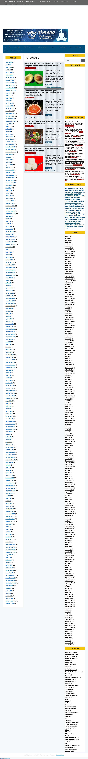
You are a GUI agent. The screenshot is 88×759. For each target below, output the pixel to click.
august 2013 (9, 462)
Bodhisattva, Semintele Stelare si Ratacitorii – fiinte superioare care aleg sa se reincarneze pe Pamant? (74, 123)
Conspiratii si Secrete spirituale (16, 1)
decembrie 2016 (10, 360)
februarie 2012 (10, 508)
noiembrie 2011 (10, 516)
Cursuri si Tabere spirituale (72, 677)
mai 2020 (8, 254)
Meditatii (67, 703)
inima (81, 205)
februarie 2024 (10, 139)
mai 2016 (8, 378)
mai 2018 (8, 316)
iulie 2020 (8, 249)
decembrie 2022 (10, 175)
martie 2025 (9, 106)
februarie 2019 (10, 293)
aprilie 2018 (9, 319)
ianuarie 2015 (9, 419)
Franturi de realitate (65, 1)
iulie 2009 (8, 588)
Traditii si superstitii (8, 4)
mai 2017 (8, 347)
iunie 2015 (8, 406)
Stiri (67, 221)
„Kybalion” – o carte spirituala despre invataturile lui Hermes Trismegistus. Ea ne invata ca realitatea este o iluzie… (74, 149)
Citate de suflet (69, 668)
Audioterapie (68, 662)
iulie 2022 (8, 188)
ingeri (75, 205)
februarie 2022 (10, 201)
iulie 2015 (8, 403)
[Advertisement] (44, 15)
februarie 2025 (10, 108)
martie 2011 (9, 537)
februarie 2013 (10, 478)
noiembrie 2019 (10, 270)
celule (81, 190)
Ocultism (67, 716)
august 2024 (9, 124)
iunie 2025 (9, 98)
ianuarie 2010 (9, 573)
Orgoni (66, 718)
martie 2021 (9, 229)
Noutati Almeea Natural (71, 712)
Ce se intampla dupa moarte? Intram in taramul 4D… (74, 136)
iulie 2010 (8, 557)
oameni (68, 208)
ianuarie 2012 (9, 511)
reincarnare (69, 214)
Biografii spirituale (70, 664)
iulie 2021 (8, 218)
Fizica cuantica (69, 693)
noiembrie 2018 (10, 301)
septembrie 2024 (11, 121)
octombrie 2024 (10, 118)
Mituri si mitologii (69, 706)
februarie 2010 (10, 570)
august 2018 (9, 308)
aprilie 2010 (9, 565)
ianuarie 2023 (10, 172)
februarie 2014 (10, 447)
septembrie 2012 (11, 490)
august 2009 (9, 585)
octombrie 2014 (10, 426)
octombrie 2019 (10, 272)
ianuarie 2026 (10, 80)
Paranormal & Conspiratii (76, 210)
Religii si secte (68, 734)
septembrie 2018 (10, 306)
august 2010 (9, 555)
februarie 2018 (10, 324)
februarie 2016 (10, 385)
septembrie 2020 (11, 244)
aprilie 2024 (9, 134)
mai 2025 (8, 100)
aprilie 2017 (9, 349)
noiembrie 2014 (10, 424)
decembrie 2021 (10, 206)
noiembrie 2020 (10, 239)
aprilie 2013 (9, 472)
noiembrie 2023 (10, 147)
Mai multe (48, 84)
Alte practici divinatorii (71, 656)
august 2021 (9, 216)
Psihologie (67, 730)
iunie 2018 (8, 313)
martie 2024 (9, 136)
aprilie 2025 (9, 103)
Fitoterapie (49, 87)
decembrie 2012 (10, 483)
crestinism (69, 194)
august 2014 (9, 431)
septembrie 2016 (10, 367)
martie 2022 (9, 198)
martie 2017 (9, 352)
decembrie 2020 (10, 236)
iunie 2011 (8, 529)
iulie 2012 (8, 496)
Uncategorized (69, 751)
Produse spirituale (70, 728)
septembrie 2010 (11, 552)
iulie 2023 (8, 157)
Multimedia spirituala (70, 708)
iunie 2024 (9, 129)
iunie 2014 (9, 437)
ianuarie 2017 (9, 357)
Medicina (74, 1)
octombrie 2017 (10, 334)
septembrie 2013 (11, 460)
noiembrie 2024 (10, 116)
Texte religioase (69, 747)
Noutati (67, 710)
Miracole (67, 704)
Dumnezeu (69, 197)
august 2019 (9, 277)
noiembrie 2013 (10, 454)
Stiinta (66, 741)
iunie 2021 (8, 221)
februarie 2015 (10, 416)
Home (5, 1)
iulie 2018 (8, 311)
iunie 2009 (9, 591)
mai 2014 (8, 439)
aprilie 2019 (9, 288)
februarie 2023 (10, 170)
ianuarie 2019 (9, 295)
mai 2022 (8, 193)
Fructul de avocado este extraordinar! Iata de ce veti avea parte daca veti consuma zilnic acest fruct (43, 64)
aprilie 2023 (9, 165)
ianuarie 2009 (10, 603)
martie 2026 (9, 75)
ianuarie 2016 (9, 388)
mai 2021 (8, 224)
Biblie (81, 188)
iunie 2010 (8, 560)
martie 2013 (9, 475)
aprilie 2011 (9, 534)
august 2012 (9, 493)
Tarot (66, 743)
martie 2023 (9, 167)
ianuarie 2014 (10, 449)
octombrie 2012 (10, 488)
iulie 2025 (8, 95)
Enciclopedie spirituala (71, 685)
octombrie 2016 (10, 365)
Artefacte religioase (70, 658)
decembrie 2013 (10, 452)
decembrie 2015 (10, 390)
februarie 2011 (10, 539)
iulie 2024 (8, 126)
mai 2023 (8, 162)
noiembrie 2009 (10, 578)
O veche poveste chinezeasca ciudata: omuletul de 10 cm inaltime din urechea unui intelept (74, 178)
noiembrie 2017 (10, 331)
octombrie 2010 (10, 549)
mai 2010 (8, 562)
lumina (68, 206)
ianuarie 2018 (9, 326)
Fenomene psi (70, 201)
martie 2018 (9, 321)
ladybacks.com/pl (5, 758)
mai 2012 (8, 501)
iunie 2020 (9, 252)
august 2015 (9, 401)
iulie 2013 (8, 465)
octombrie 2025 (10, 88)
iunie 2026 (9, 67)
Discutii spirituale (71, 195)
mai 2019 (8, 285)
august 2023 (9, 154)
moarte (80, 206)
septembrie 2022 (11, 183)
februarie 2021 (10, 231)
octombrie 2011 (10, 519)
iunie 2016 (8, 375)
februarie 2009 (10, 601)
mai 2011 (8, 531)
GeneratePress (60, 755)
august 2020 (9, 247)
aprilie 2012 (9, 503)
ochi (74, 208)
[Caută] (83, 60)
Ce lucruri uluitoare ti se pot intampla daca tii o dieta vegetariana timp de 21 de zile (43, 122)
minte (74, 206)
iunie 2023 (9, 159)
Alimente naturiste (70, 652)
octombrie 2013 (10, 457)
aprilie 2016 (9, 380)
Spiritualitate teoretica (30, 1)
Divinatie (54, 1)
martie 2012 (9, 506)
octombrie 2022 (10, 180)
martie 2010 (9, 567)
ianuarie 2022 (10, 203)
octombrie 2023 (10, 149)
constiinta (69, 192)
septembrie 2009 (11, 583)
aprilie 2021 (9, 226)
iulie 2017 (8, 342)
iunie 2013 (8, 467)
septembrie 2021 (11, 213)
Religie (16, 4)
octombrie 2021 (10, 211)
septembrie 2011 (10, 521)
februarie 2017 (10, 354)
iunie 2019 (8, 283)
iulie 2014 (8, 434)
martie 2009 (9, 598)
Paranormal (68, 720)
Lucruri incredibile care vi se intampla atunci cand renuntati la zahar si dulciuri (42, 149)
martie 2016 (9, 383)
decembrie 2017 (10, 329)
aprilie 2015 (9, 411)
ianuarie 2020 (10, 265)
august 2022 (9, 185)
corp (76, 192)
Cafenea (67, 666)
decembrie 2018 (10, 298)
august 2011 (9, 524)
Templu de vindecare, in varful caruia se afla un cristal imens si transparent (75, 167)
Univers (76, 226)
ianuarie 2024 (10, 141)
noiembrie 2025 (10, 85)
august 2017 (9, 339)
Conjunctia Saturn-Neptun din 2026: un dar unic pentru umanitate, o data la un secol (74, 173)
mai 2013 (8, 470)
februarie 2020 (10, 262)
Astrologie (74, 188)
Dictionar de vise (69, 679)
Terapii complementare (71, 745)
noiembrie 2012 (10, 485)
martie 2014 (9, 444)
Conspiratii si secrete (70, 670)
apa (67, 188)
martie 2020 (9, 259)
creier (82, 192)
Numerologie (68, 714)
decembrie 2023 (10, 144)
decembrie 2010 (10, 544)
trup (70, 226)
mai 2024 (8, 131)
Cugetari (77, 194)
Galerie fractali (69, 697)
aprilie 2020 (9, 257)
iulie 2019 (8, 280)
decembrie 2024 (10, 113)
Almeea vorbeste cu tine (71, 654)
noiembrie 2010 (10, 547)
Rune (66, 735)
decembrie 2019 (10, 267)
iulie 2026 (8, 64)
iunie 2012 (8, 498)
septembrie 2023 (11, 152)
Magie (66, 699)
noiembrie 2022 (10, 177)
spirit (70, 215)
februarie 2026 (10, 77)
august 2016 (9, 370)
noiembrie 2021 (10, 208)
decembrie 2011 (10, 514)
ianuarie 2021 (9, 234)
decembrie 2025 (10, 82)
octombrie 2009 (10, 580)
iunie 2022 (9, 190)
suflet (74, 221)
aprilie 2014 (9, 442)
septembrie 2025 (11, 90)
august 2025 (9, 93)
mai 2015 (8, 408)
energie (76, 199)
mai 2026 (8, 70)
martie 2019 (9, 290)
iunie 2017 (8, 344)
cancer (74, 190)
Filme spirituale (69, 689)
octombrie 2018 (10, 303)
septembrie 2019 (11, 275)
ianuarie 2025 (10, 111)
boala (68, 190)
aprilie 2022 (9, 195)
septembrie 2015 (10, 398)
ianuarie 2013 (9, 480)
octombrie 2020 (10, 242)
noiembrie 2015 (10, 393)
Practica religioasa (70, 726)
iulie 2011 (8, 526)
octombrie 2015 (10, 396)
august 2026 (9, 62)
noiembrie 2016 (10, 362)
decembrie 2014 (10, 421)
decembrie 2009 (10, 575)
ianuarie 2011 (9, 542)
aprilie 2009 (9, 596)
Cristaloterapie (69, 673)
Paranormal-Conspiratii (27, 4)
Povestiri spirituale (70, 724)
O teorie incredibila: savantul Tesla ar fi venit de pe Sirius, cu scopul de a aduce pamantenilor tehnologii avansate (74, 155)
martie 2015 (9, 413)
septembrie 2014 (11, 429)
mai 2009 (8, 593)
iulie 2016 (8, 372)
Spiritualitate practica (43, 1)
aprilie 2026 (9, 72)
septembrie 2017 (11, 336)
